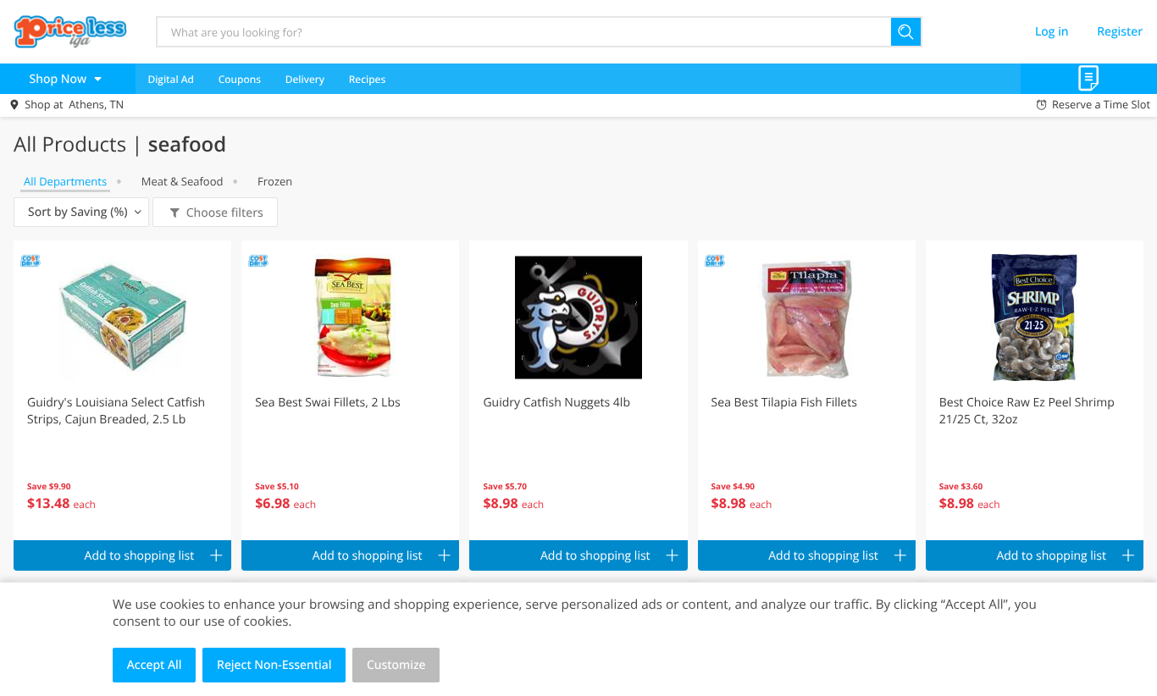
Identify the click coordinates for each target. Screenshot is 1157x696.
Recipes (367, 79)
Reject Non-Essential (274, 665)
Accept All (154, 665)
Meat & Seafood (182, 181)
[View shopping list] (1089, 79)
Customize (396, 665)
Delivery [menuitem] (304, 79)
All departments (65, 181)
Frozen (274, 181)
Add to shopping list (140, 556)
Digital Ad (170, 79)
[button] (122, 390)
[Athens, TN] (70, 31)
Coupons (240, 79)
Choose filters (224, 213)
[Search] (906, 31)
